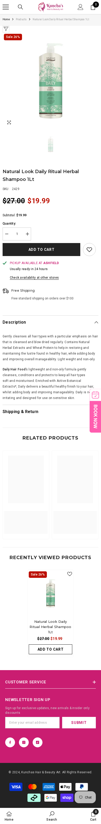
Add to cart (41, 249)
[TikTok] (37, 742)
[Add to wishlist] (89, 249)
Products (21, 19)
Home (6, 19)
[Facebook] (10, 742)
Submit (78, 723)
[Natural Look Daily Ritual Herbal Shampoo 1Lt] (50, 593)
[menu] (6, 7)
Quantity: (9, 223)
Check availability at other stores (34, 277)
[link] (26, 519)
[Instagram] (24, 742)
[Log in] (80, 7)
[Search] (20, 7)
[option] (50, 80)
